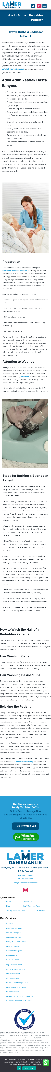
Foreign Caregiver (14, 937)
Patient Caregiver (14, 951)
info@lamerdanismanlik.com (25, 883)
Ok (19, 1068)
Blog (8, 906)
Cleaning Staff (12, 955)
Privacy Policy (29, 1068)
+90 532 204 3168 (25, 878)
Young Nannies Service (16, 942)
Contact (41, 911)
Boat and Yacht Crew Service (19, 1001)
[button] (33, 6)
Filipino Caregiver (13, 933)
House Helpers (12, 960)
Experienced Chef (14, 965)
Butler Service (12, 978)
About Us (28, 902)
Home (8, 902)
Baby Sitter (11, 924)
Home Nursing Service (15, 969)
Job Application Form (15, 911)
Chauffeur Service (14, 992)
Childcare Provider (14, 928)
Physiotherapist (13, 974)
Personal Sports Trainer (16, 987)
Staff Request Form (31, 906)
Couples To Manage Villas (17, 983)
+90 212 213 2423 (25, 875)
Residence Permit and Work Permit (21, 996)
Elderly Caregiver (13, 946)
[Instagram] (39, 6)
